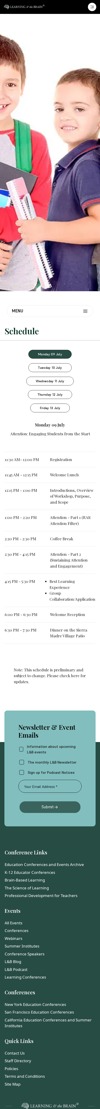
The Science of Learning (27, 888)
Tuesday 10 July (50, 368)
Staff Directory (18, 1060)
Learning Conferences (25, 977)
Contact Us (15, 1053)
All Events (13, 923)
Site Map (12, 1084)
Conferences (16, 930)
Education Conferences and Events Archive (44, 864)
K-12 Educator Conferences (30, 872)
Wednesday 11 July (50, 381)
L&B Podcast (16, 969)
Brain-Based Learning (25, 880)
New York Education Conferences (35, 1004)
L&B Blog (13, 961)
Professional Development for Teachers (41, 895)
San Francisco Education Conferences (39, 1012)
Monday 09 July (50, 354)
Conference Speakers (24, 954)
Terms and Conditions (25, 1076)
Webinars (13, 938)
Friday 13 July (50, 408)
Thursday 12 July (50, 394)
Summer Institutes (22, 946)
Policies (11, 1068)
